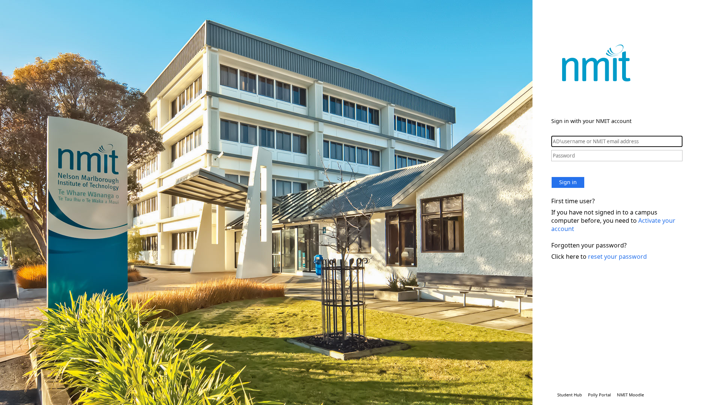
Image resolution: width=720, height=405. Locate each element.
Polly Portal (599, 395)
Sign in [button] (568, 182)
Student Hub (569, 395)
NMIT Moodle (630, 395)
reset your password (617, 256)
